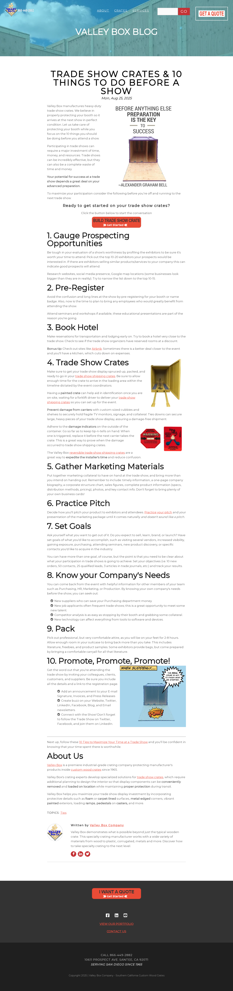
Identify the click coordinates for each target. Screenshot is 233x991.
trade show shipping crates (95, 376)
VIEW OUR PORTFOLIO (117, 924)
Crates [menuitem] (120, 10)
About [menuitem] (103, 10)
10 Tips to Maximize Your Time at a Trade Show (113, 742)
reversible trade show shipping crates (97, 452)
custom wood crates (86, 769)
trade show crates (150, 777)
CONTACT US (116, 931)
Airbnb (97, 348)
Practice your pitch (158, 512)
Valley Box (54, 765)
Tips (63, 812)
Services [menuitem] (141, 10)
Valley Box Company (107, 825)
